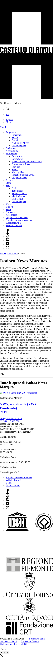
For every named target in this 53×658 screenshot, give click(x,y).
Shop (8, 209)
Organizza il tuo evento (17, 217)
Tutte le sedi (17, 191)
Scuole (15, 169)
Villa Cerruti (17, 199)
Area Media (11, 215)
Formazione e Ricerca (22, 164)
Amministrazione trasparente (19, 220)
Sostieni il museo (14, 225)
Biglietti (9, 207)
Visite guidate (18, 172)
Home (3, 253)
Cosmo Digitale (19, 145)
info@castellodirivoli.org (11, 418)
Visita (8, 204)
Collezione (11, 148)
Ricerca (9, 180)
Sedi (8, 185)
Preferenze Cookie (30, 641)
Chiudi (3, 127)
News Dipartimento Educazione (27, 161)
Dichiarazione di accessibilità (13, 644)
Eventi (15, 140)
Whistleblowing (13, 223)
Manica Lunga (18, 196)
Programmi (11, 132)
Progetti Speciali (19, 177)
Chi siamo (10, 212)
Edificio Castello (19, 193)
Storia (8, 183)
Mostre (15, 137)
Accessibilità (12, 151)
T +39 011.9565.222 (9, 421)
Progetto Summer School (23, 175)
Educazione (11, 153)
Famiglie (16, 167)
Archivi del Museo (20, 143)
